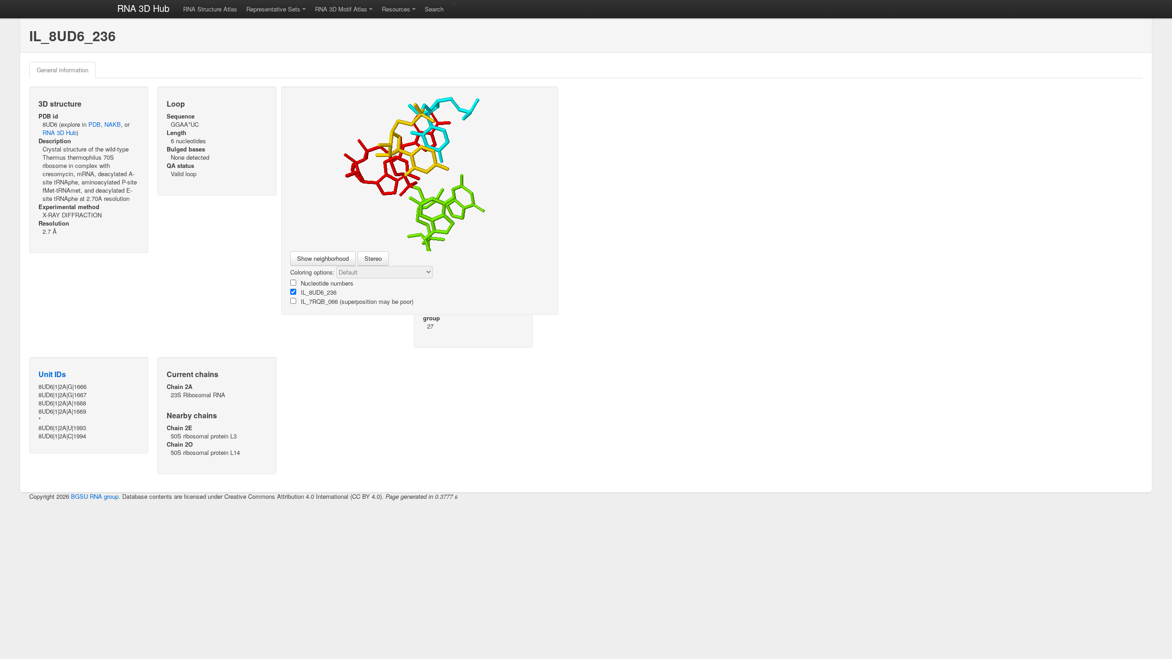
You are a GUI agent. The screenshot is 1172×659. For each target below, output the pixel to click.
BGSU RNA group (95, 496)
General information (62, 69)
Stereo (373, 258)
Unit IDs (52, 374)
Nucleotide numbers (327, 283)
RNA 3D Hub (143, 8)
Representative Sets (273, 9)
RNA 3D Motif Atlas (341, 9)
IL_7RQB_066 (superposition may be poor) (357, 301)
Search (434, 9)
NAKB (112, 124)
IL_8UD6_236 (318, 292)
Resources (396, 9)
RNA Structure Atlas (210, 9)
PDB (94, 124)
